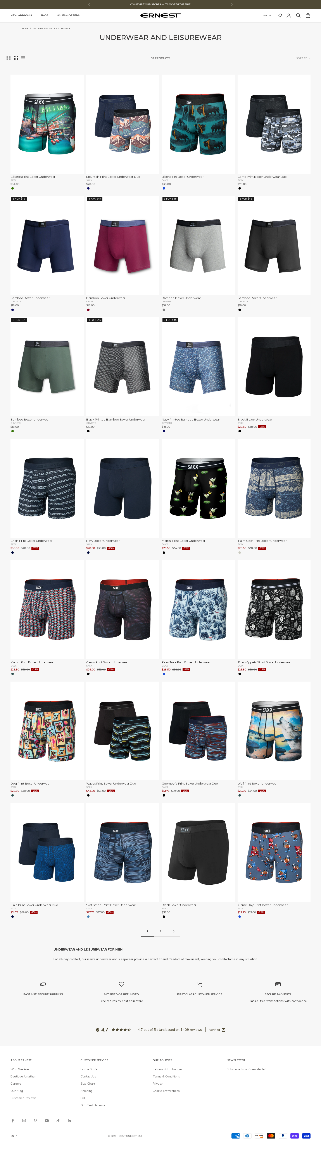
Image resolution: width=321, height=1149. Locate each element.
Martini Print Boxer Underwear (183, 540)
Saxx (13, 180)
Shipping (87, 1091)
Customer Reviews (23, 1098)
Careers (15, 1084)
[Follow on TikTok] (58, 1120)
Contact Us (88, 1076)
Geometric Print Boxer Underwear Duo (190, 783)
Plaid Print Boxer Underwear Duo (34, 905)
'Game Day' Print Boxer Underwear (263, 905)
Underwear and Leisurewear (51, 28)
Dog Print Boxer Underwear (30, 783)
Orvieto (15, 301)
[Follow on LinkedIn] (69, 1120)
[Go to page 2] (173, 931)
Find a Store (89, 1069)
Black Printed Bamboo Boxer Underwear (115, 419)
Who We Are (19, 1069)
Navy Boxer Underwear (103, 540)
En (265, 15)
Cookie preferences (166, 1091)
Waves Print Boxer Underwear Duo (111, 783)
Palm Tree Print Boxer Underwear (186, 662)
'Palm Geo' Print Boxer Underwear (262, 540)
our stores (153, 4)
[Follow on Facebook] (12, 1120)
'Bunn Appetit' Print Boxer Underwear (265, 662)
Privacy (157, 1084)
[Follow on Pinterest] (35, 1120)
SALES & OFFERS (68, 15)
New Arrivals (21, 15)
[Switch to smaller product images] (16, 58)
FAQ (83, 1098)
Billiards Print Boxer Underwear (32, 176)
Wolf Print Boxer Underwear (258, 783)
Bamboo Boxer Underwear (30, 298)
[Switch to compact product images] (23, 58)
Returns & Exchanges (168, 1069)
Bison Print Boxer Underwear (183, 176)
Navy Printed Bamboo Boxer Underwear (191, 419)
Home (24, 28)
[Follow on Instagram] (24, 1120)
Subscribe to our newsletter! (246, 1069)
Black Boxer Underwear (255, 419)
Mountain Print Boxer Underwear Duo (113, 176)
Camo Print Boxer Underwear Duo (262, 176)
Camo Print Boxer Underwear (107, 662)
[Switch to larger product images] (8, 58)
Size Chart (88, 1084)
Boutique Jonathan (23, 1076)
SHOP (44, 15)
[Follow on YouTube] (47, 1120)
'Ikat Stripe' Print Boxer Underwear (111, 905)
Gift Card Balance (93, 1105)
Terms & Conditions (166, 1076)
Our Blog (16, 1091)
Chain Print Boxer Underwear (31, 540)
